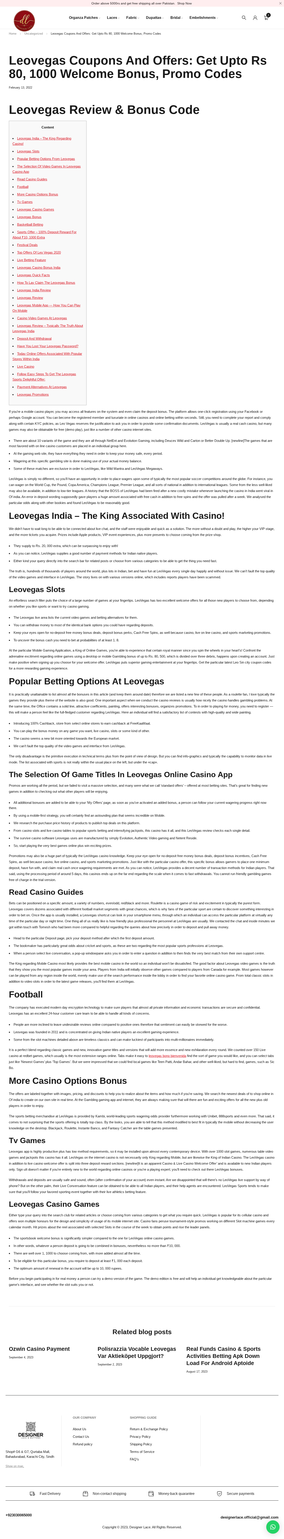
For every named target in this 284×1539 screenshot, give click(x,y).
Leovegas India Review (34, 290)
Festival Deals (27, 245)
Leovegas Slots (28, 151)
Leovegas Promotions (33, 394)
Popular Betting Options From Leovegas (46, 159)
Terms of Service (142, 1452)
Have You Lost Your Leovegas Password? (47, 346)
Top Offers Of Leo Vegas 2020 (39, 252)
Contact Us (81, 1436)
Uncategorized (33, 33)
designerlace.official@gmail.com (249, 1517)
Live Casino (25, 366)
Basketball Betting (30, 224)
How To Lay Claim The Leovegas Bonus (46, 282)
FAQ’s (134, 1459)
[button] (273, 1527)
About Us (79, 1429)
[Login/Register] (255, 17)
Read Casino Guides (32, 179)
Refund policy (83, 1444)
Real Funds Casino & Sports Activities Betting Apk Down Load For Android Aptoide (223, 1356)
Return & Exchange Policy (149, 1429)
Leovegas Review (30, 298)
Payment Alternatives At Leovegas (42, 387)
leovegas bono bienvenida (167, 1056)
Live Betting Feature (31, 260)
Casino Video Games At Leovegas (42, 318)
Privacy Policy (140, 1436)
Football (22, 187)
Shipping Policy (141, 1444)
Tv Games (25, 202)
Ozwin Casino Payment (39, 1349)
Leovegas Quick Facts (33, 275)
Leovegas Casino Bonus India (38, 267)
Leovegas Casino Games (35, 209)
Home (12, 33)
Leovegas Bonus (29, 217)
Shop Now (184, 3)
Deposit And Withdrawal (34, 338)
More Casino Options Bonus (37, 194)
